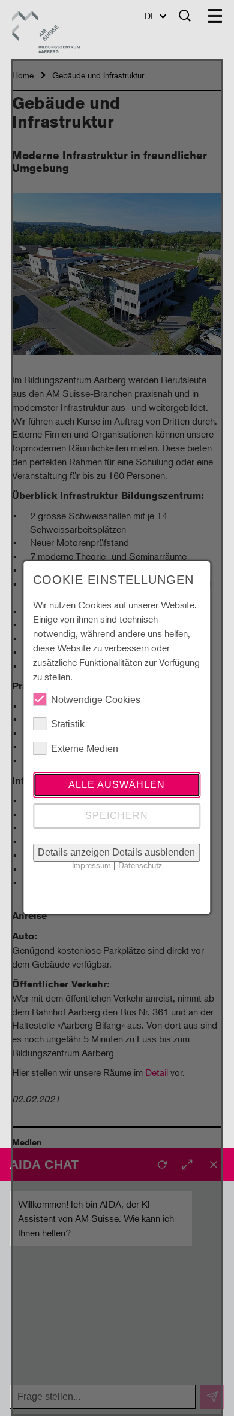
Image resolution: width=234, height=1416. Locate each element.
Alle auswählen (116, 785)
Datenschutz (140, 865)
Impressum (91, 865)
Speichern (116, 816)
